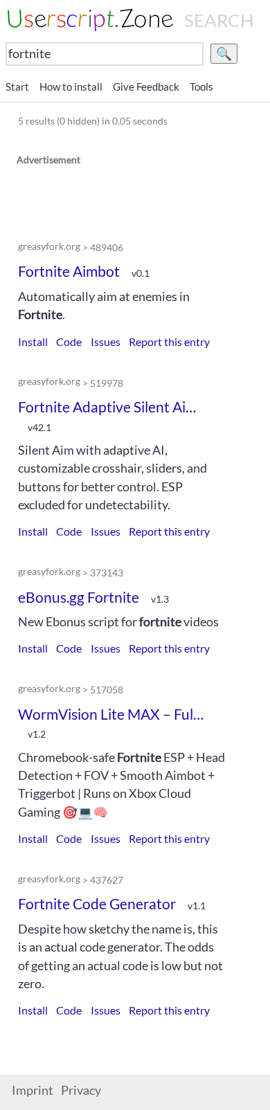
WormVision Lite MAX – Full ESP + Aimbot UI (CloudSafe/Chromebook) (112, 713)
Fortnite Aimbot (69, 271)
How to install (70, 86)
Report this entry (169, 341)
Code (69, 341)
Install (33, 341)
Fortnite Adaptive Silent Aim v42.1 (112, 406)
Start (17, 86)
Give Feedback (146, 86)
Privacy (81, 1090)
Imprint (32, 1090)
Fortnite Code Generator (97, 903)
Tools (201, 86)
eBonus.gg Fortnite (78, 597)
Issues (105, 341)
